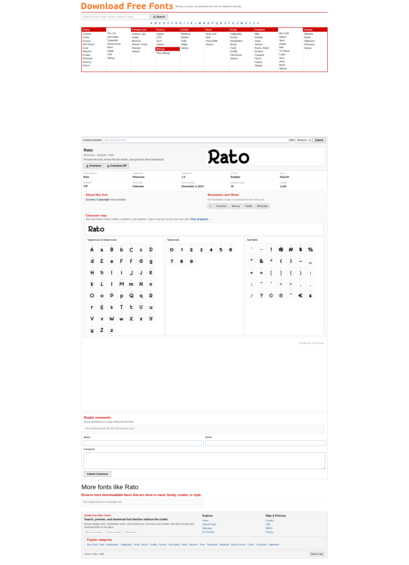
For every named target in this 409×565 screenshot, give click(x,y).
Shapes (259, 65)
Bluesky (236, 206)
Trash (233, 48)
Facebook (221, 206)
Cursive (162, 544)
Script (233, 29)
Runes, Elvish (262, 48)
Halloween (309, 41)
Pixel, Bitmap (163, 53)
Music (282, 65)
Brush (233, 44)
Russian (136, 48)
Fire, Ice (111, 33)
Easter (307, 37)
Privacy (270, 532)
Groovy (87, 41)
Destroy (87, 62)
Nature (282, 37)
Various (111, 58)
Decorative (113, 37)
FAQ (268, 524)
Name (87, 437)
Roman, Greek (139, 44)
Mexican (136, 41)
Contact (270, 520)
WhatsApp (262, 206)
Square (160, 34)
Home (205, 520)
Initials (110, 51)
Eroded (86, 55)
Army (282, 61)
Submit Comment (97, 474)
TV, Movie (284, 51)
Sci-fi (159, 41)
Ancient (258, 44)
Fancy (86, 29)
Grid (109, 54)
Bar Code (284, 33)
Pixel (202, 544)
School (233, 37)
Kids (281, 47)
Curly (85, 48)
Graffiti (233, 51)
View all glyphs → (200, 219)
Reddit (248, 206)
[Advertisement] (204, 104)
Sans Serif (92, 544)
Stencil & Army (238, 544)
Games (258, 62)
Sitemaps (207, 528)
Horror (86, 65)
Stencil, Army (114, 44)
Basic (209, 29)
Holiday (308, 29)
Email (208, 437)
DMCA (269, 528)
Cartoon (87, 34)
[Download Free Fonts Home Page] (127, 6)
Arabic (135, 37)
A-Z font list (208, 532)
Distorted (87, 58)
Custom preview (92, 140)
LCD (159, 37)
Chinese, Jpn (139, 34)
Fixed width (211, 41)
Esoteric (259, 51)
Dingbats (260, 29)
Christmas (309, 44)
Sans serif (211, 34)
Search (160, 16)
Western (87, 51)
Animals (259, 37)
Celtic (184, 41)
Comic (86, 37)
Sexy (282, 58)
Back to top (317, 554)
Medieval (185, 34)
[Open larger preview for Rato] (265, 157)
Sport (282, 40)
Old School (88, 44)
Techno (161, 29)
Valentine (308, 34)
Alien (257, 34)
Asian (258, 41)
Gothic (185, 29)
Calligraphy (236, 34)
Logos (282, 54)
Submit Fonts (209, 524)
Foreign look (139, 29)
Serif (208, 37)
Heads (282, 44)
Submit (319, 140)
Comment (89, 449)
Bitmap (161, 49)
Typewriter (112, 40)
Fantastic (259, 55)
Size (292, 140)
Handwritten (236, 41)
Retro (110, 47)
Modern (185, 37)
